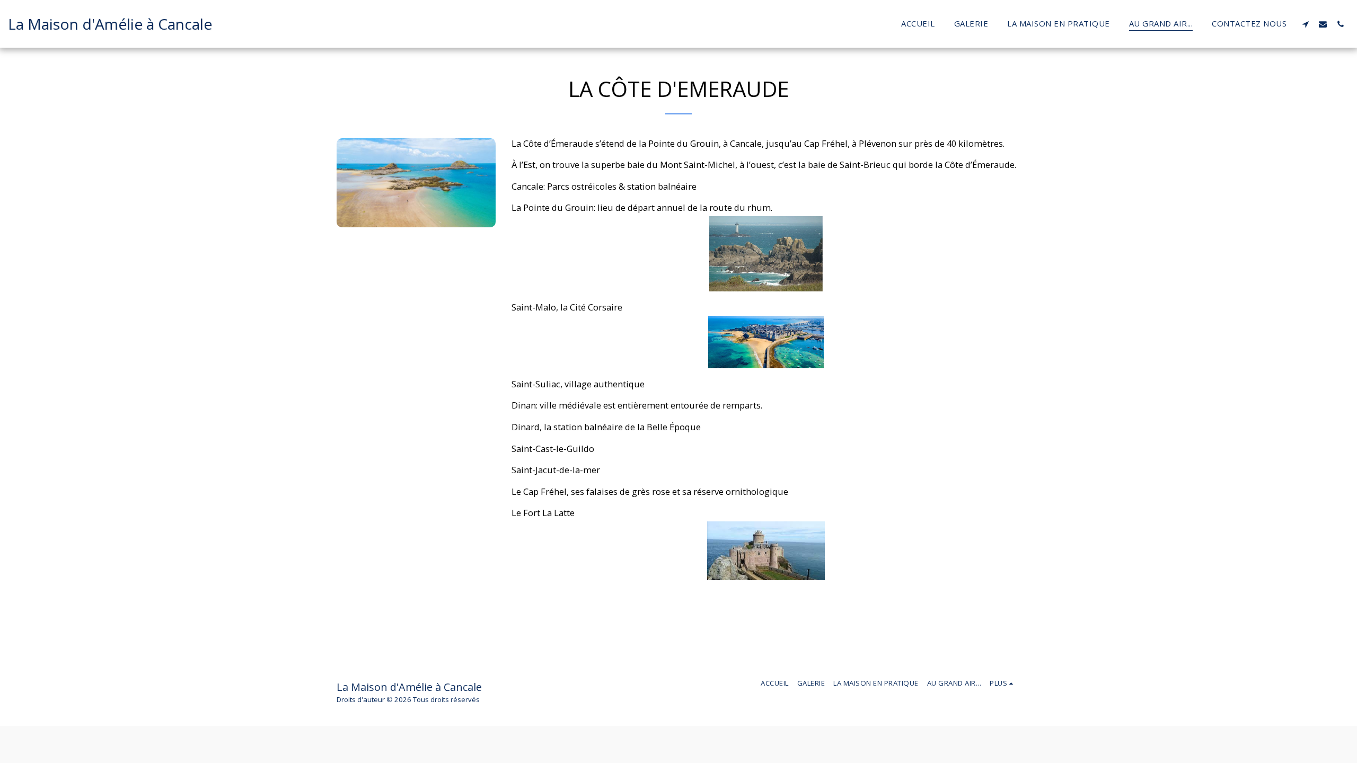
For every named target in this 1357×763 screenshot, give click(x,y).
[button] (1305, 24)
